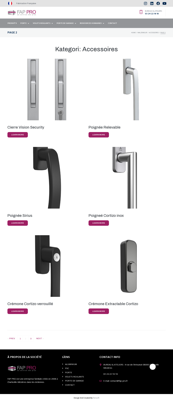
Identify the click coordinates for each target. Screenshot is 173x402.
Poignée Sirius (19, 215)
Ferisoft (96, 398)
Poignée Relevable (104, 127)
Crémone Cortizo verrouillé (30, 304)
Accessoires (154, 32)
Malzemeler (142, 32)
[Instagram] (145, 3)
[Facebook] (158, 3)
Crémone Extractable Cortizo (113, 304)
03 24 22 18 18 (152, 14)
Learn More (17, 135)
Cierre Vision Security (25, 127)
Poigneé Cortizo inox (106, 215)
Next (39, 338)
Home (133, 32)
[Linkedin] (152, 3)
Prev (11, 338)
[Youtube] (164, 3)
